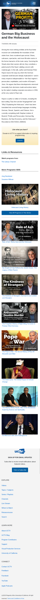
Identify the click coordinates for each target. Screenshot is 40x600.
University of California (9, 553)
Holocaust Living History (20, 207)
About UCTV (6, 531)
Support (4, 544)
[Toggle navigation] (34, 3)
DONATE (20, 140)
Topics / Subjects (7, 490)
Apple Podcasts (7, 586)
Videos (4, 485)
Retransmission (7, 512)
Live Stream (6, 503)
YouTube (5, 581)
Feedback (5, 570)
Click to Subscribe (20, 470)
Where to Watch (7, 508)
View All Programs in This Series (20, 213)
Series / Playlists (7, 494)
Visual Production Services (11, 549)
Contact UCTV (7, 566)
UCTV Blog (5, 535)
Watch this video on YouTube (23, 26)
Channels (5, 499)
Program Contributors (9, 540)
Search (4, 517)
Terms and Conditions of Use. (15, 598)
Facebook (5, 576)
